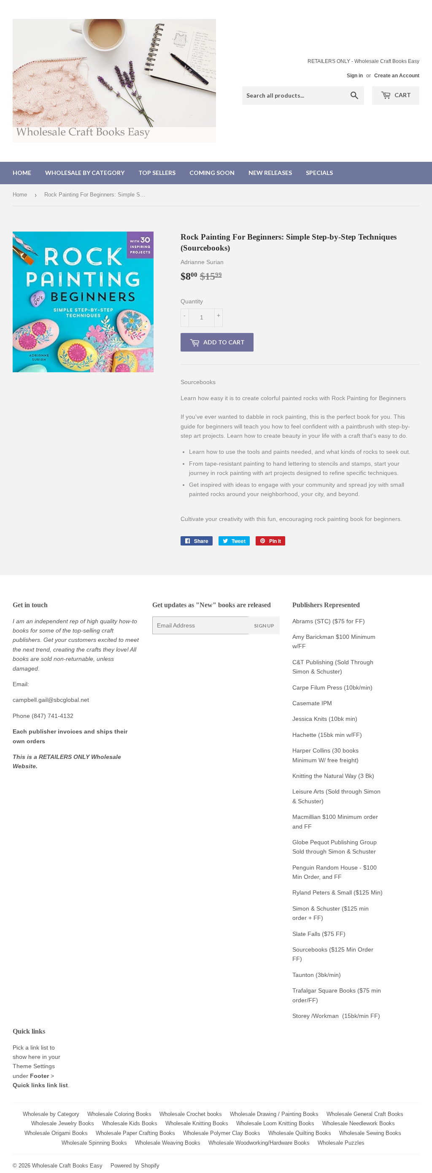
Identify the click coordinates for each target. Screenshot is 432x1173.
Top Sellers (157, 172)
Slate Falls (306, 933)
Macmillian (306, 816)
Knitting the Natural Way (324, 775)
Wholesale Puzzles (341, 1143)
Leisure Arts (309, 791)
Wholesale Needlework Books (358, 1123)
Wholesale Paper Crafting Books (135, 1133)
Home (22, 172)
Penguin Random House (325, 867)
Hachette (304, 734)
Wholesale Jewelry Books (62, 1123)
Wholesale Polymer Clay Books (221, 1133)
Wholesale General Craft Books (365, 1114)
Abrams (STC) (311, 621)
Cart (402, 94)
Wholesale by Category (84, 172)
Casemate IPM (312, 703)
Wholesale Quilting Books (299, 1133)
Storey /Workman (315, 1015)
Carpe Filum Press (317, 687)
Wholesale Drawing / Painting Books (274, 1114)
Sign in (355, 76)
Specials (319, 172)
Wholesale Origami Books (56, 1133)
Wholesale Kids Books (129, 1123)
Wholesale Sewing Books (370, 1133)
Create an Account (396, 76)
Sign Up (264, 625)
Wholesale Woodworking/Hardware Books (259, 1143)
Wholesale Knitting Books (196, 1123)
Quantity (192, 301)
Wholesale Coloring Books (119, 1114)
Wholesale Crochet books (190, 1114)
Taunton (303, 974)
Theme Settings (34, 1066)
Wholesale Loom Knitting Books (275, 1123)
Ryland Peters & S (316, 892)
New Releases (270, 172)
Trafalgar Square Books (324, 990)
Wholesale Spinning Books (94, 1143)
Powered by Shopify (135, 1165)
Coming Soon (212, 172)
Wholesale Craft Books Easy (67, 1165)
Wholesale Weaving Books (167, 1143)
